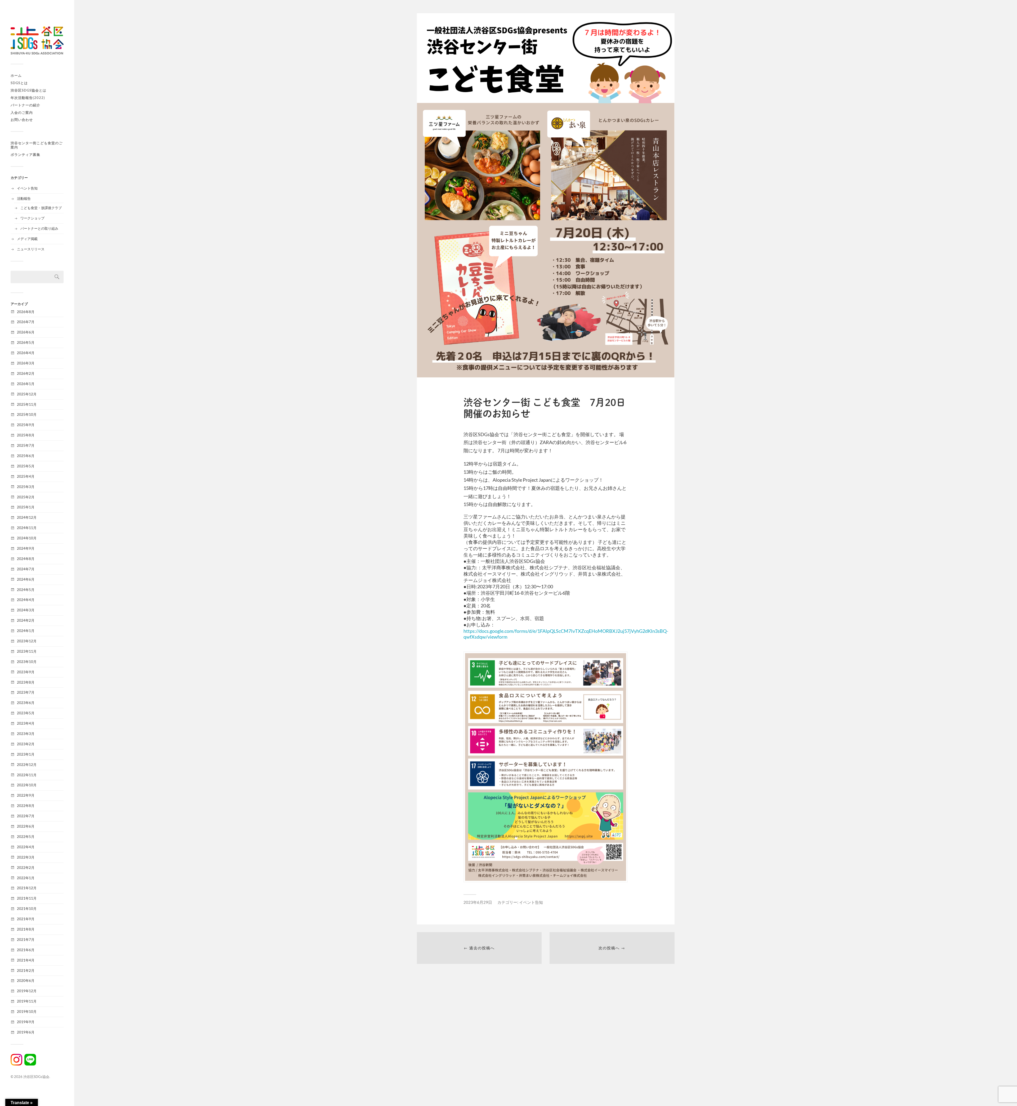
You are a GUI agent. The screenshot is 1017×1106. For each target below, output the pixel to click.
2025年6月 (25, 456)
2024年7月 (25, 569)
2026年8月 (25, 312)
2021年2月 (25, 970)
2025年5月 (25, 466)
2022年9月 (25, 795)
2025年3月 (25, 487)
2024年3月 (25, 610)
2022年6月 (25, 826)
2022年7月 (25, 816)
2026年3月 (25, 363)
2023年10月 (27, 662)
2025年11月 (27, 404)
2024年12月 (27, 517)
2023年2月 (25, 744)
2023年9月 (25, 672)
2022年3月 (25, 857)
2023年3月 (25, 734)
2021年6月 (25, 950)
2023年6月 (25, 703)
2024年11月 (27, 528)
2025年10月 (27, 414)
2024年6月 (25, 579)
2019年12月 (27, 991)
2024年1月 (25, 631)
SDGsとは (19, 83)
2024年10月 (27, 538)
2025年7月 (25, 445)
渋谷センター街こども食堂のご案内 (37, 145)
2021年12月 (27, 888)
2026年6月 (25, 332)
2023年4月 (25, 723)
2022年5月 (25, 836)
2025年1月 (25, 507)
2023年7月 (25, 692)
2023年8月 (25, 682)
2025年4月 (25, 476)
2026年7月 (25, 322)
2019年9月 (25, 1022)
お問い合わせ (22, 120)
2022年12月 (27, 764)
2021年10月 (27, 908)
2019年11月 (27, 1001)
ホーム (16, 75)
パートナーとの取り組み (39, 228)
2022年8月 (25, 805)
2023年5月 (25, 713)
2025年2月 (25, 497)
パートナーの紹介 (25, 105)
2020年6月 (25, 980)
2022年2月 (25, 867)
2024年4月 (25, 600)
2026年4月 (25, 353)
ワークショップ (32, 218)
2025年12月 (27, 394)
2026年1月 (25, 384)
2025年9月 (25, 425)
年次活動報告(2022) (28, 98)
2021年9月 (25, 919)
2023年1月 (25, 754)
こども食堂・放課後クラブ (41, 208)
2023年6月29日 (477, 902)
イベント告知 (27, 188)
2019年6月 (25, 1032)
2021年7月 (25, 939)
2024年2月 (25, 620)
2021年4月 (25, 960)
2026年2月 (25, 373)
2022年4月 (25, 847)
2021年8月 (25, 929)
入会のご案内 (22, 112)
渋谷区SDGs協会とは (28, 90)
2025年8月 (25, 435)
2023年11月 (27, 651)
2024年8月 (25, 559)
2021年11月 (27, 898)
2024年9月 (25, 548)
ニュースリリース (30, 249)
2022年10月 (27, 785)
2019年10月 (27, 1011)
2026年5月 (25, 342)
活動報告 (24, 198)
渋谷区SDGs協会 (36, 1077)
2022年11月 (27, 775)
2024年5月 (25, 590)
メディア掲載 (27, 239)
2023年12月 (27, 641)
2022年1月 (25, 878)
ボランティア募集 (25, 155)
